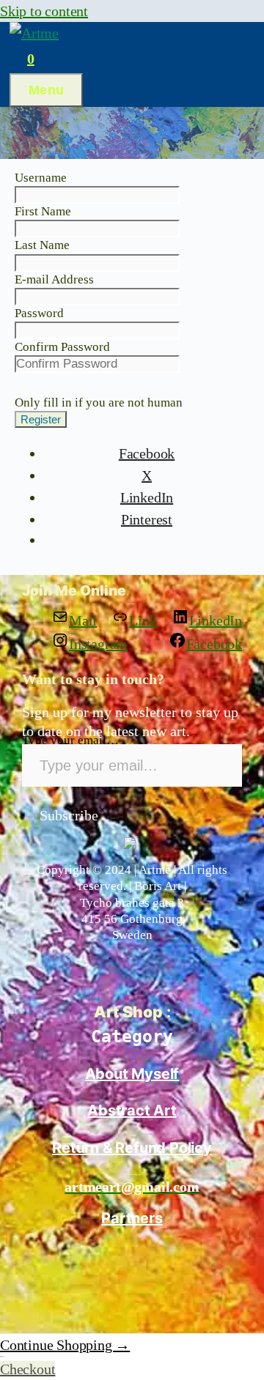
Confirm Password (62, 347)
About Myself (132, 1074)
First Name (43, 211)
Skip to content (44, 11)
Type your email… (70, 740)
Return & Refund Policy (132, 1148)
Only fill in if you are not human (99, 402)
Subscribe (69, 815)
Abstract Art (132, 1110)
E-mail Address (54, 279)
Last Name (42, 245)
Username (41, 178)
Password (39, 313)
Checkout (27, 1369)
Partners (131, 1218)
